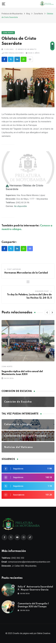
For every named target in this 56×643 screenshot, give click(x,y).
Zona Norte (7, 366)
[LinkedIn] (17, 59)
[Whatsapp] (23, 59)
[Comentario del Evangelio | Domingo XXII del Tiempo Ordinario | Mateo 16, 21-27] (8, 606)
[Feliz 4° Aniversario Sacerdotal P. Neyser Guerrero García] (8, 589)
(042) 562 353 (17, 558)
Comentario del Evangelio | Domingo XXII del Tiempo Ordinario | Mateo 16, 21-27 (33, 607)
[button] (47, 312)
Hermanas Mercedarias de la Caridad (26, 273)
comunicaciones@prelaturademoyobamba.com (29, 562)
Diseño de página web (23, 633)
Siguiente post (42, 291)
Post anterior (14, 269)
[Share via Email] (30, 59)
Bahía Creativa (43, 633)
